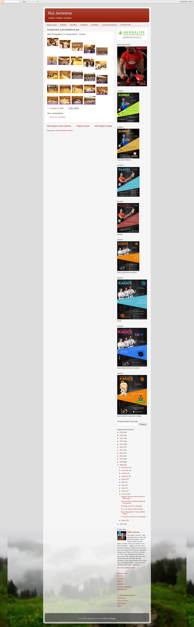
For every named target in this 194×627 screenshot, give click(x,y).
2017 (122, 438)
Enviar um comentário (58, 117)
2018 (122, 435)
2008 (122, 465)
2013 (122, 450)
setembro (125, 476)
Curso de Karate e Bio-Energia (132, 509)
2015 (122, 444)
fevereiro (124, 494)
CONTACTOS (125, 25)
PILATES (73, 25)
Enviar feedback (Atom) (64, 130)
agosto (124, 479)
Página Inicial (122, 573)
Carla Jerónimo (122, 601)
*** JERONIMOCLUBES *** (126, 595)
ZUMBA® (83, 25)
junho (123, 485)
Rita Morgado (122, 603)
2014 (122, 447)
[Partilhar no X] (74, 108)
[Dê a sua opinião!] (72, 108)
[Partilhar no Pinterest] (78, 108)
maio (123, 488)
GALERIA (94, 25)
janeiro (124, 520)
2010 (122, 459)
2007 (122, 524)
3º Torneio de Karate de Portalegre (133, 517)
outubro (124, 473)
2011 (121, 456)
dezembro (125, 467)
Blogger (113, 618)
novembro (125, 470)
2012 (122, 453)
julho (123, 482)
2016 (122, 441)
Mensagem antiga (103, 126)
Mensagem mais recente (59, 126)
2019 (122, 432)
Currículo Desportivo (109, 25)
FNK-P (119, 606)
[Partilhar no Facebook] (76, 108)
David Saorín (121, 598)
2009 (122, 462)
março (123, 491)
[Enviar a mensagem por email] (69, 108)
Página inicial (51, 25)
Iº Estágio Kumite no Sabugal (131, 506)
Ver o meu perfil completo (126, 568)
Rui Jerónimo (60, 13)
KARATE (63, 25)
